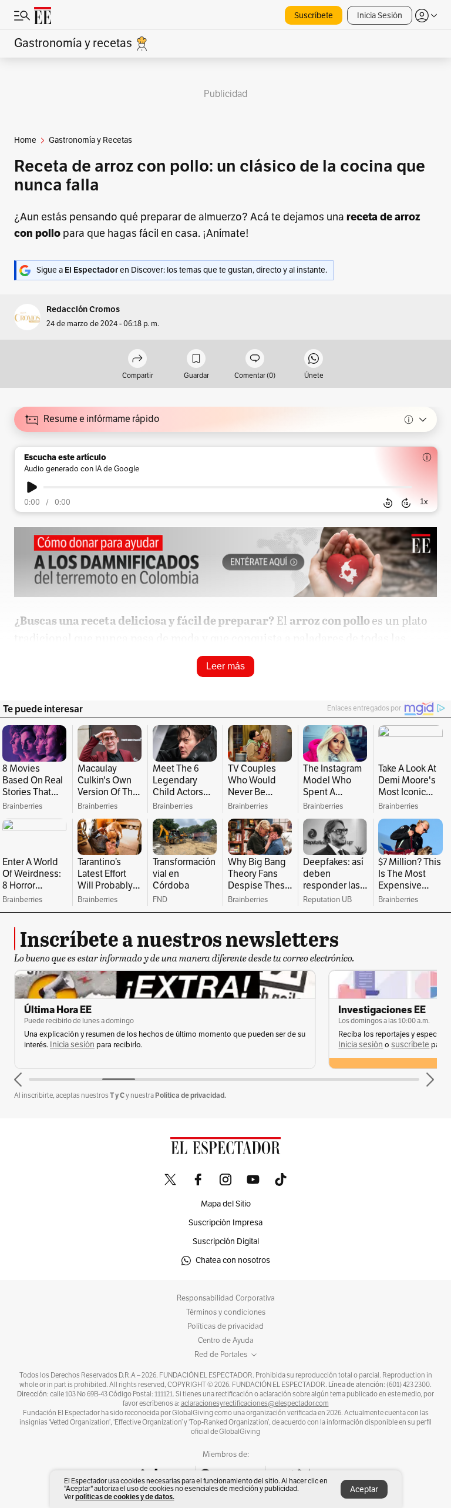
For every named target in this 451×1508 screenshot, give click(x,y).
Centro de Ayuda (226, 1340)
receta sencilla (243, 687)
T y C (117, 1095)
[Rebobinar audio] (387, 503)
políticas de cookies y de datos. (124, 1496)
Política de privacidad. (190, 1095)
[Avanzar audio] (406, 503)
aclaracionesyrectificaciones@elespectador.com (255, 1403)
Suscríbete (313, 16)
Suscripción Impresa (225, 1223)
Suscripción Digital (226, 1241)
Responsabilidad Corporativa (226, 1298)
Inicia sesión (46, 1045)
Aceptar (364, 1489)
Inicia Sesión (379, 16)
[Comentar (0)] (254, 359)
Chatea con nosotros (233, 1260)
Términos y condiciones (225, 1312)
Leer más (225, 666)
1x (424, 501)
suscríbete (96, 1045)
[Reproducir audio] (32, 487)
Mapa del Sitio (226, 1204)
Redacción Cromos (83, 309)
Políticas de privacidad (225, 1326)
